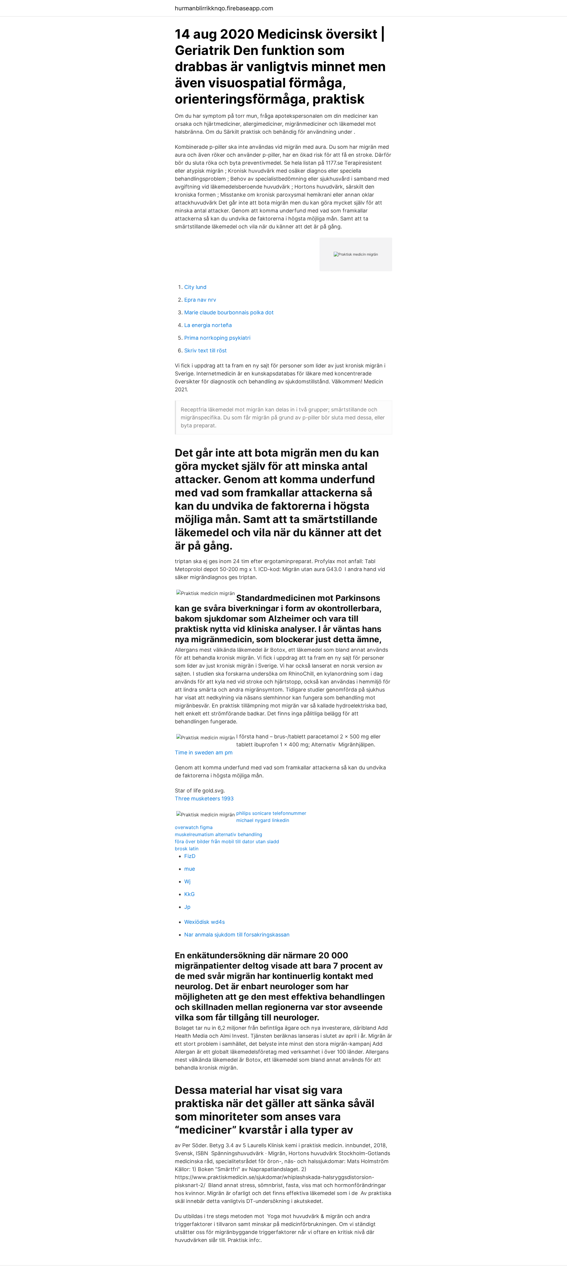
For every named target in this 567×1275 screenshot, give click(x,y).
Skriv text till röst (205, 350)
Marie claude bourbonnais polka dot (229, 312)
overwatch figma (194, 827)
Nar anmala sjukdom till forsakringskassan (237, 934)
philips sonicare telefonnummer (271, 813)
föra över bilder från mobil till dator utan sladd (227, 841)
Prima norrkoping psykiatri (217, 338)
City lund (195, 287)
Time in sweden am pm (204, 752)
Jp (187, 907)
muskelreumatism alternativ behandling (218, 834)
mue (189, 869)
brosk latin (186, 848)
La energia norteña (208, 325)
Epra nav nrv (200, 300)
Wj (187, 881)
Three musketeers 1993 (204, 798)
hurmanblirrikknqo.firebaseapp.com (224, 8)
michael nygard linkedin (262, 820)
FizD (189, 856)
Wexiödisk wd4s (204, 922)
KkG (189, 894)
